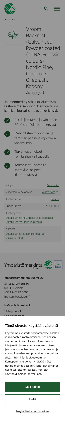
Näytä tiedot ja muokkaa (32, 411)
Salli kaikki (32, 387)
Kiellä (32, 399)
